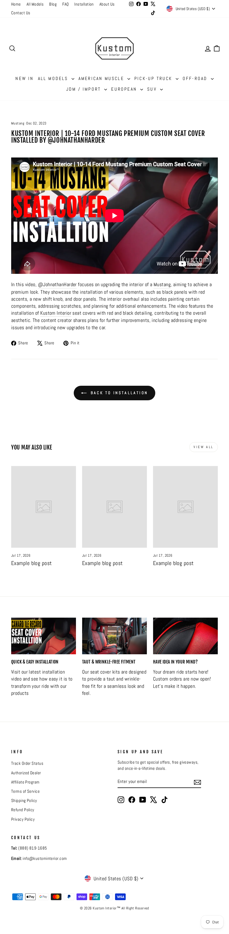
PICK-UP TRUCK (154, 78)
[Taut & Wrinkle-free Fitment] (114, 636)
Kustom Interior (55, 313)
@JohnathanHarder (57, 284)
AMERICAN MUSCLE (102, 78)
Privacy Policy (23, 819)
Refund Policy (22, 810)
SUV (153, 89)
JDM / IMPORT (84, 89)
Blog (53, 4)
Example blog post (31, 563)
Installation (84, 4)
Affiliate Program (25, 782)
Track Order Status (27, 763)
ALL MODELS (54, 78)
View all (204, 447)
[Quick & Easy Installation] (43, 636)
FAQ (65, 4)
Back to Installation (118, 392)
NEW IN (24, 78)
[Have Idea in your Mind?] (185, 636)
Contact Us (20, 13)
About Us (107, 4)
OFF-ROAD (196, 78)
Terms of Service (25, 791)
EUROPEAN (125, 89)
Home (16, 4)
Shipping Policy (24, 800)
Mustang (17, 123)
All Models (35, 4)
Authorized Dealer (26, 773)
